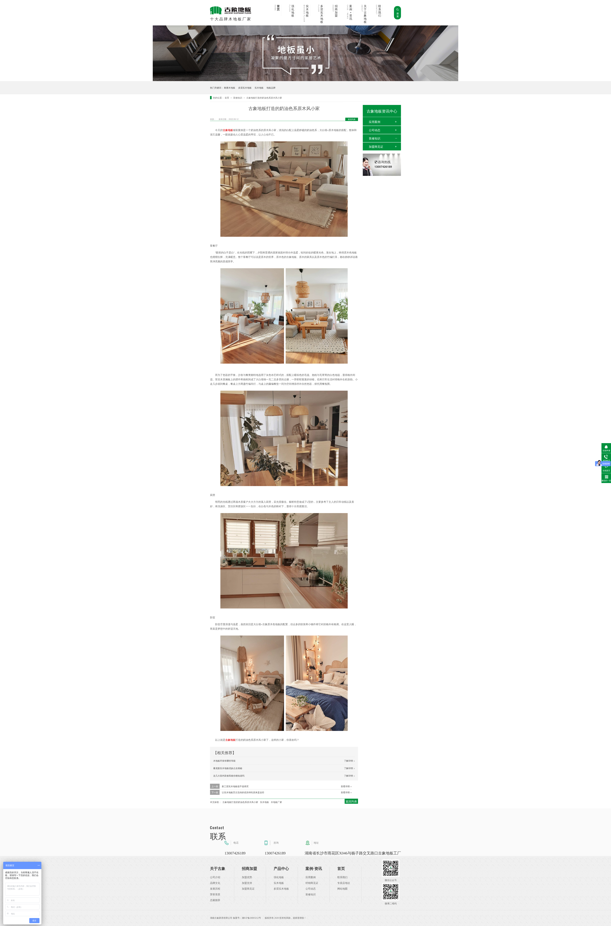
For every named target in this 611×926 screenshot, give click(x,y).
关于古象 (217, 869)
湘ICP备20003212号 (251, 918)
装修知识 (238, 97)
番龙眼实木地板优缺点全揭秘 (227, 768)
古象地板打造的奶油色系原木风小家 (264, 97)
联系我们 (379, 11)
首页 (278, 8)
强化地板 (292, 11)
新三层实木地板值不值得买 (235, 786)
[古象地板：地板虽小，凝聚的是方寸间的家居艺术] (305, 80)
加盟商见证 (376, 146)
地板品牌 (271, 87)
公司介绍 (215, 877)
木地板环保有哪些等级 (224, 760)
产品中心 (281, 869)
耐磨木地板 (229, 87)
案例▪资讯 (350, 12)
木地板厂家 (276, 802)
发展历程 (215, 889)
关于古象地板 (365, 14)
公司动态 (374, 130)
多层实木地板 (321, 14)
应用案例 (374, 122)
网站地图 (342, 889)
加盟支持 (247, 883)
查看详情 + (346, 786)
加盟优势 (247, 877)
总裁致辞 (215, 900)
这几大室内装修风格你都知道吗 (228, 775)
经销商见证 (312, 883)
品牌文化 (215, 883)
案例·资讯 (314, 869)
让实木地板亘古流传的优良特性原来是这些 (243, 792)
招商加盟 (336, 11)
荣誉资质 (215, 894)
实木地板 (307, 11)
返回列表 (351, 119)
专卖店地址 (343, 883)
